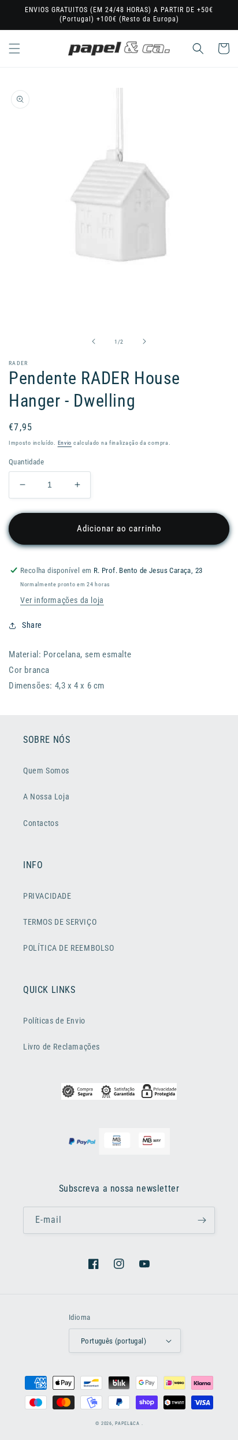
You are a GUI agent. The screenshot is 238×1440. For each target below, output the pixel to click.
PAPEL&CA (127, 1423)
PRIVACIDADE (47, 896)
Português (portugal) (113, 1341)
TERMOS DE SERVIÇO (59, 921)
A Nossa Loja (46, 796)
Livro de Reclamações (61, 1046)
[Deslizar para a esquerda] (93, 341)
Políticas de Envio (54, 1020)
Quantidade (26, 461)
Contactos (40, 823)
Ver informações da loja (62, 600)
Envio (65, 443)
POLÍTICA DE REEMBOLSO (68, 947)
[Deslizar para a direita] (144, 341)
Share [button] (32, 625)
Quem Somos (46, 770)
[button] (14, 48)
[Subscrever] (201, 1220)
